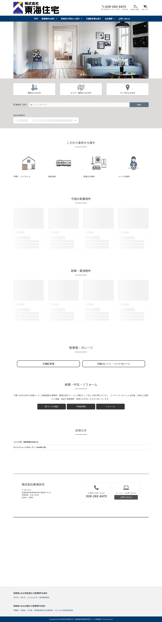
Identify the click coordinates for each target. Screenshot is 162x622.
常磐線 (15, 610)
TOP (36, 18)
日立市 (22, 597)
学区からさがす (34, 93)
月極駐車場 (48, 363)
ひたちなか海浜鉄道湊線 (64, 610)
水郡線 (22, 610)
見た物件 (135, 8)
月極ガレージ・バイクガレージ (113, 363)
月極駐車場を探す (93, 18)
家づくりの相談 (51, 406)
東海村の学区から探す (70, 18)
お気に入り (145, 8)
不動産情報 (81, 406)
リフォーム (110, 406)
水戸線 (29, 610)
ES (112, 619)
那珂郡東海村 (44, 597)
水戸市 (15, 597)
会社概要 (109, 18)
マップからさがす (127, 93)
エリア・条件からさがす (81, 93)
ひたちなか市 (32, 597)
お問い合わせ (124, 18)
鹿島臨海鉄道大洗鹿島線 (43, 610)
